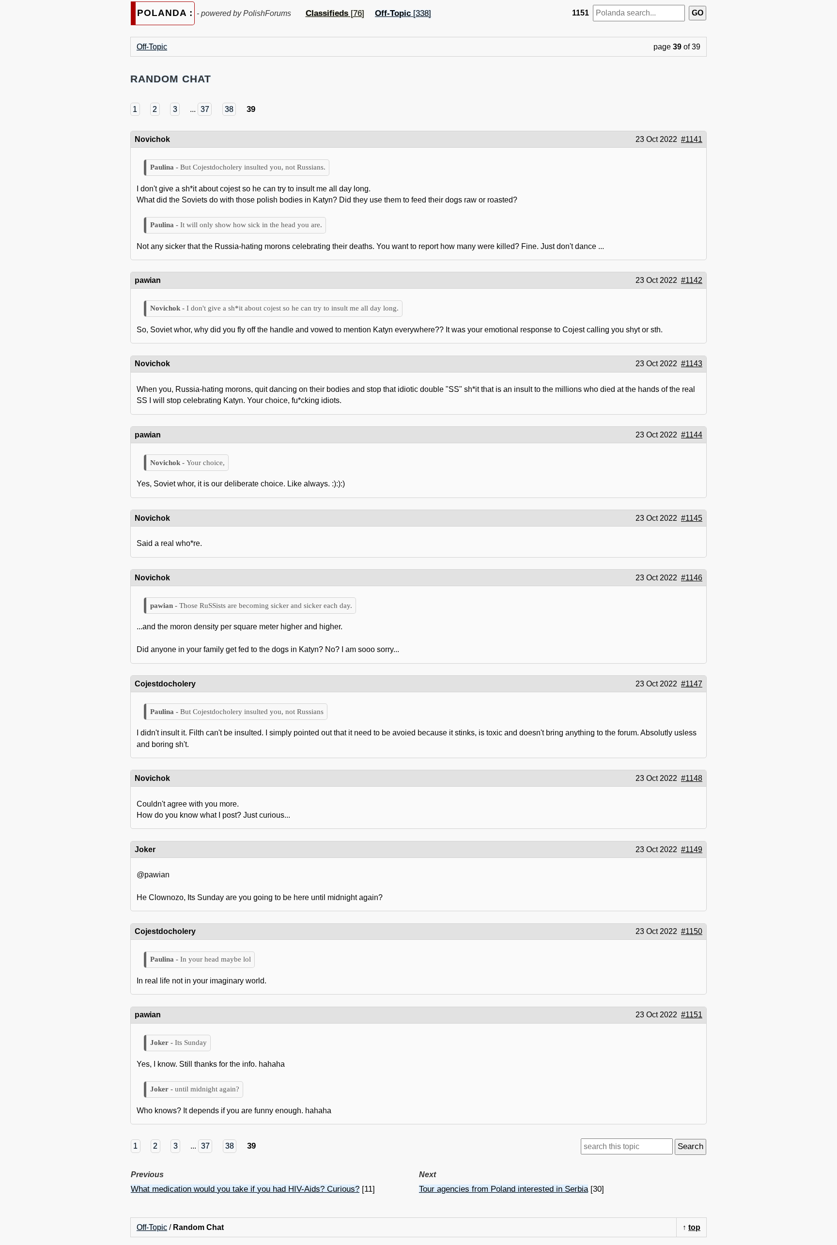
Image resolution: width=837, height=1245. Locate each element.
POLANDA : (165, 13)
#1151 (691, 1015)
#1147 (691, 684)
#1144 (691, 435)
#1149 (691, 849)
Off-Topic (152, 47)
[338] (403, 13)
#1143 (691, 363)
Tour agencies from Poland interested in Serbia (503, 1189)
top (694, 1227)
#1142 (691, 280)
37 (205, 109)
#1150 (691, 931)
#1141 (691, 139)
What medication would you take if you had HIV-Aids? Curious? (245, 1189)
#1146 (691, 578)
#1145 (691, 518)
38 (229, 109)
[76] (335, 13)
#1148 (691, 778)
